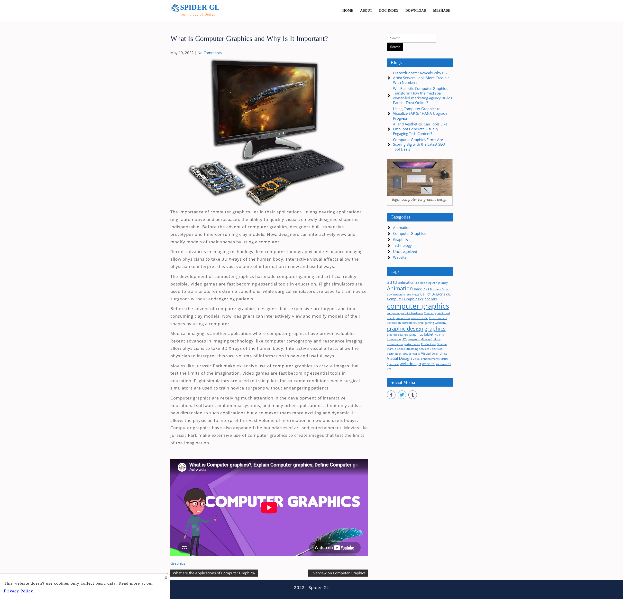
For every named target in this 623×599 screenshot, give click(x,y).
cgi (448, 294)
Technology (402, 245)
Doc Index (388, 10)
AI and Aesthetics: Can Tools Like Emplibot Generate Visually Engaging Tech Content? (420, 129)
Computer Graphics (409, 233)
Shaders (442, 344)
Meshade (441, 10)
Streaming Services (417, 349)
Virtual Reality (411, 353)
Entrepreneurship (413, 322)
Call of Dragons (432, 294)
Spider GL (200, 7)
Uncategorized (405, 251)
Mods (436, 339)
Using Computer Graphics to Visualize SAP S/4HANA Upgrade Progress (420, 113)
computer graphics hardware (405, 313)
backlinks (421, 289)
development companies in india (407, 318)
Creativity (430, 313)
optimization (395, 344)
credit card (443, 313)
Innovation (394, 339)
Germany (440, 322)
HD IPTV (439, 334)
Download (415, 10)
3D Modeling (423, 283)
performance (412, 344)
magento (414, 339)
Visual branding (434, 353)
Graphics (177, 563)
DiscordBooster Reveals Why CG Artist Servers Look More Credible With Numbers (421, 77)
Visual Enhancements (426, 359)
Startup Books (396, 349)
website (428, 363)
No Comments (210, 52)
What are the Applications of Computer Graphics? (214, 572)
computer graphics (418, 306)
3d (389, 282)
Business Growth (440, 289)
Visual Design (399, 358)
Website (399, 257)
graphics (435, 328)
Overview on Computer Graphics (338, 572)
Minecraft (426, 339)
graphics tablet (421, 334)
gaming (429, 322)
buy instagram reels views (403, 294)
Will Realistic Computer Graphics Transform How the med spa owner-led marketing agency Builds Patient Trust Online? (422, 95)
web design (410, 363)
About (366, 10)
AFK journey (440, 283)
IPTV (404, 339)
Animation (402, 227)
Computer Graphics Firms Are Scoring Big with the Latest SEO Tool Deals (419, 144)
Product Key (428, 344)
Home (347, 10)
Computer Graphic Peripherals (412, 299)
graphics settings (397, 334)
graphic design (405, 328)
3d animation (403, 282)
